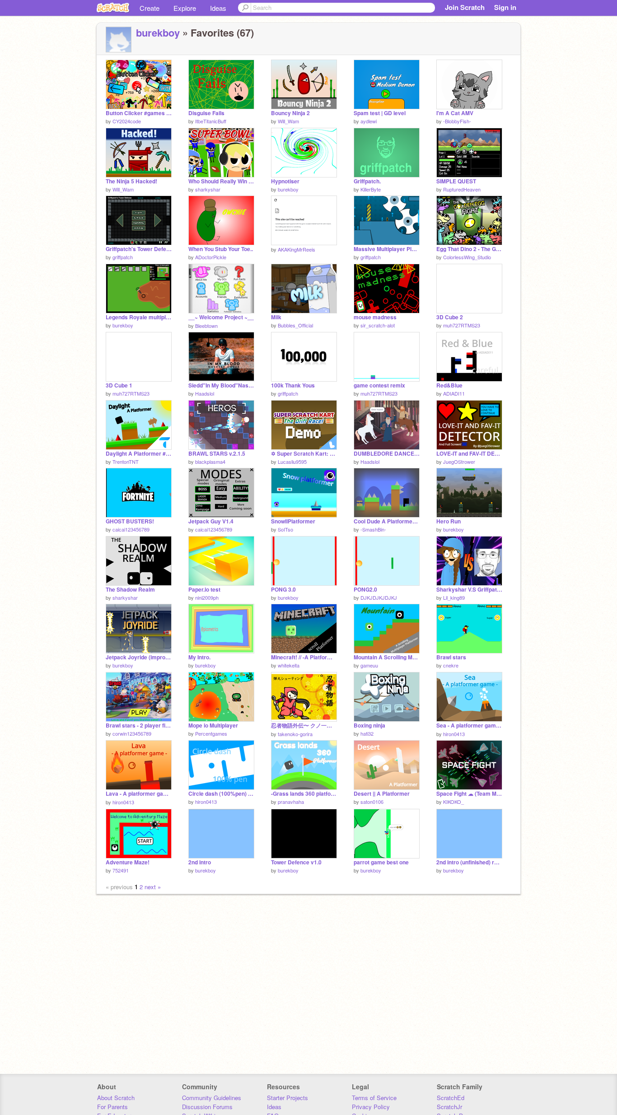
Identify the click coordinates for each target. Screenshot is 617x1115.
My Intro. (199, 657)
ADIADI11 (454, 393)
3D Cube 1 (119, 385)
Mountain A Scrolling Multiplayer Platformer (387, 657)
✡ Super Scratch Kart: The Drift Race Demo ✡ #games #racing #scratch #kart (304, 453)
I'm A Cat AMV (454, 113)
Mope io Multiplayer (213, 725)
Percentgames (211, 733)
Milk (276, 317)
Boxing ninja (369, 725)
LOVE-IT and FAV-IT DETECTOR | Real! (469, 453)
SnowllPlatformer (293, 521)
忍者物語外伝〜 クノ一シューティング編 (304, 725)
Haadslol (204, 393)
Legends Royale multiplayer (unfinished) (139, 317)
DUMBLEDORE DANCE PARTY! (387, 453)
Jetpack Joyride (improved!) (139, 657)
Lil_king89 (454, 597)
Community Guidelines (211, 1097)
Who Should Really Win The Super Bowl (221, 181)
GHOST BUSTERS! (130, 521)
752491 (120, 870)
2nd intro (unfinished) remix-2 (469, 862)
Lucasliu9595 (292, 461)
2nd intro (199, 862)
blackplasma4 (210, 461)
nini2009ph (207, 597)
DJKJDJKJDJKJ (378, 597)
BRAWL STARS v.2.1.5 (216, 453)
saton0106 (371, 801)
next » (153, 886)
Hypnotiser (285, 181)
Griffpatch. (367, 181)
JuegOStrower (459, 461)
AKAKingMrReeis (296, 249)
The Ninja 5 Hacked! (131, 181)
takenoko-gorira (295, 733)
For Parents (112, 1106)
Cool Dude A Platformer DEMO (387, 521)
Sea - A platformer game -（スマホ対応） (469, 725)
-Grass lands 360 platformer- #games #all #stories (304, 794)
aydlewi (368, 121)
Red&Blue (449, 385)
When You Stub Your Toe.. (220, 249)
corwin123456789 (131, 733)
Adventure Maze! (128, 862)
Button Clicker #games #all (139, 113)
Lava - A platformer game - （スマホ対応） (139, 794)
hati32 (367, 733)
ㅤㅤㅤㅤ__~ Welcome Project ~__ (221, 317)
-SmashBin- (373, 529)
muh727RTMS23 (461, 325)
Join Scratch (465, 7)
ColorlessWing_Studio (467, 257)
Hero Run (448, 521)
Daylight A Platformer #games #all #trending (139, 453)
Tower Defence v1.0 (296, 862)
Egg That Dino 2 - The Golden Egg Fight (469, 249)
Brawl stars (451, 657)
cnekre (450, 665)
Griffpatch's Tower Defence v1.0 (139, 249)
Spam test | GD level (380, 113)
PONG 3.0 (283, 589)
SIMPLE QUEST (456, 181)
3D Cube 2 (449, 317)
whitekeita (288, 665)
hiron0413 (454, 733)
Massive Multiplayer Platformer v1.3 (387, 249)
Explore (184, 8)
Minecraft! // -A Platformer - (304, 657)
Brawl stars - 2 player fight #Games (139, 725)
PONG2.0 (365, 589)
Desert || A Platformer (382, 794)
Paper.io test (204, 589)
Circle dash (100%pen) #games (221, 794)
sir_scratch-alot (377, 325)
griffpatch (122, 257)
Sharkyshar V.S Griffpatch (469, 589)
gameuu (369, 665)
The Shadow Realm (130, 589)
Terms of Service (374, 1097)
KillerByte (370, 189)
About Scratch (116, 1097)
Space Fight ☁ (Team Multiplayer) (469, 794)
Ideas (218, 8)
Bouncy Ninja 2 (290, 113)
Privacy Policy (371, 1106)
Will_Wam (288, 121)
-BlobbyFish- (457, 121)
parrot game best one (381, 862)
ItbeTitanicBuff (210, 121)
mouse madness (375, 317)
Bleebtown (206, 325)
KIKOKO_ (453, 801)
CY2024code (126, 121)
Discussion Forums (207, 1106)
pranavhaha (291, 801)
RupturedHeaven (462, 189)
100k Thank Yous (293, 385)
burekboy (158, 32)
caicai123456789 (131, 529)
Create (149, 8)
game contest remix (379, 385)
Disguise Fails (206, 113)
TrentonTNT (125, 461)
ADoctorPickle (210, 257)
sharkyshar (207, 189)
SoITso (285, 529)
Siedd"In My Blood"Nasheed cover (221, 385)
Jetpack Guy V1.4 (211, 521)
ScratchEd (450, 1097)
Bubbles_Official (295, 325)
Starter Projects (287, 1097)
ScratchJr (449, 1106)
